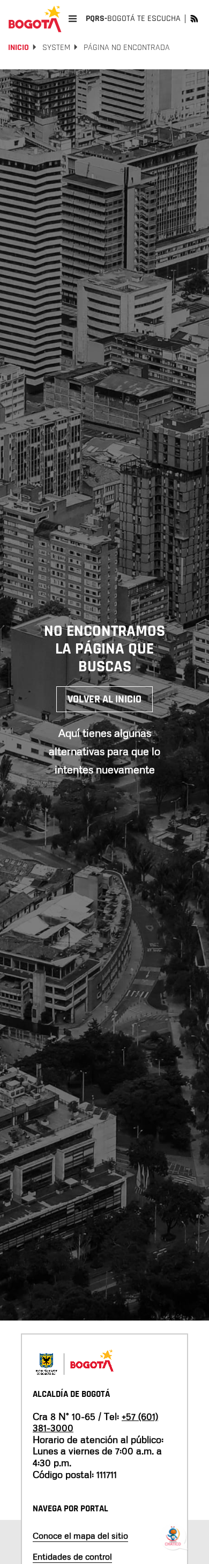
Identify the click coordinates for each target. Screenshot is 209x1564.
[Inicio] (34, 18)
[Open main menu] (72, 18)
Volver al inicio (104, 699)
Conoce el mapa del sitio (80, 1535)
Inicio (18, 47)
